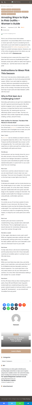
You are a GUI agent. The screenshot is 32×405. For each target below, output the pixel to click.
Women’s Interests (11, 14)
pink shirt (5, 137)
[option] (16, 338)
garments (13, 127)
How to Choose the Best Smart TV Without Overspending (16, 339)
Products (4, 14)
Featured (9, 9)
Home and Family (16, 9)
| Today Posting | (26, 399)
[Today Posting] (16, 2)
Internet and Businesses (7, 11)
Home (4, 6)
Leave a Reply (16, 351)
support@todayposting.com (8, 378)
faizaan (4, 27)
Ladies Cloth (9, 6)
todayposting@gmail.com (7, 382)
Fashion (3, 9)
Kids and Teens (17, 11)
